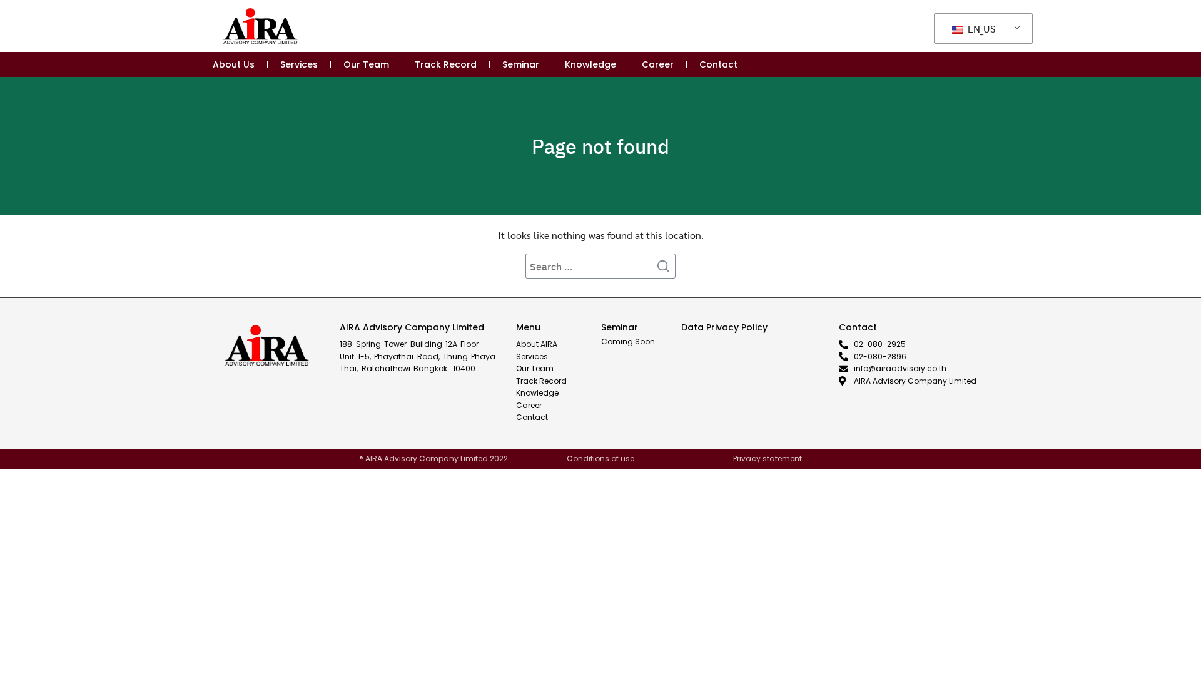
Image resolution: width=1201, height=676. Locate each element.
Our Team (366, 64)
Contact (718, 64)
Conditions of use (600, 458)
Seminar (520, 64)
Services (299, 64)
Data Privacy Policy (724, 327)
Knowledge (590, 64)
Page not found (600, 145)
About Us (234, 64)
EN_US (980, 28)
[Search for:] (600, 266)
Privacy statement (767, 458)
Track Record (446, 64)
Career (658, 64)
